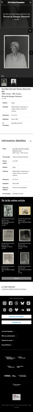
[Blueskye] (22, 303)
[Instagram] (5, 303)
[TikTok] (28, 303)
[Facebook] (10, 303)
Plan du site (12, 405)
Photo (13, 103)
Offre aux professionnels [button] (8, 336)
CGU (16, 405)
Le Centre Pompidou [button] (7, 331)
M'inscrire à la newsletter (16, 316)
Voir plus (16, 278)
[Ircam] (23, 359)
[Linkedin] (5, 310)
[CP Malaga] (21, 368)
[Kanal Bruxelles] (11, 377)
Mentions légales (5, 405)
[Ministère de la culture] (16, 397)
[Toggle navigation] (30, 2)
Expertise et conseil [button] (7, 340)
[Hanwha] (16, 386)
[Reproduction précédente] (2, 53)
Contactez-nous (16, 322)
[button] (16, 141)
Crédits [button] (2, 76)
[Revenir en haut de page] (29, 408)
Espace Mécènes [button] (6, 345)
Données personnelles (22, 405)
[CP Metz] (12, 368)
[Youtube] (28, 310)
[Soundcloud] (22, 310)
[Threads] (16, 303)
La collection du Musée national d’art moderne (14, 289)
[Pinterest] (10, 310)
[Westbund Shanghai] (24, 377)
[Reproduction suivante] (31, 53)
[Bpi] (11, 359)
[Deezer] (16, 310)
